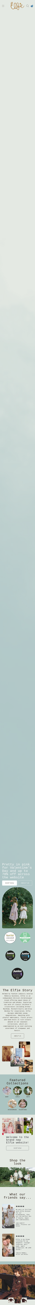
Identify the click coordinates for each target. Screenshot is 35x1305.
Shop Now (17, 1148)
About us (25, 883)
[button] (3, 6)
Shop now (9, 883)
